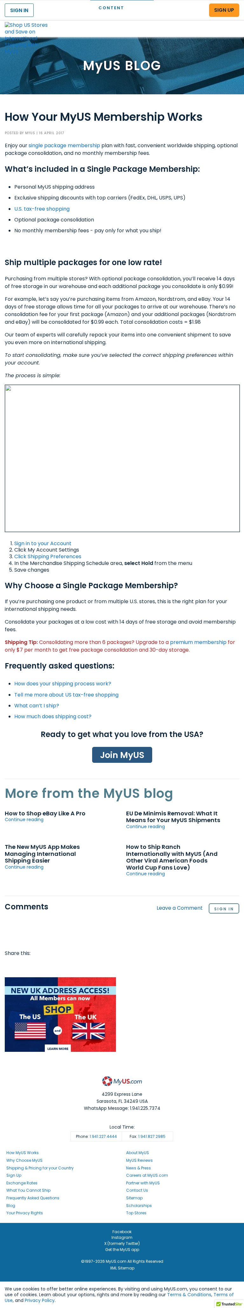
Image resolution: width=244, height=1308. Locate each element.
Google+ (72, 966)
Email (47, 966)
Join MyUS (122, 755)
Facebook (11, 966)
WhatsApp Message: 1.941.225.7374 (122, 1108)
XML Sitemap (122, 1268)
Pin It (60, 966)
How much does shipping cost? (53, 716)
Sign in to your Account (42, 543)
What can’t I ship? (36, 705)
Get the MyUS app (122, 1249)
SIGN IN (19, 10)
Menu (233, 23)
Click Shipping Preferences (47, 556)
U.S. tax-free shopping (42, 209)
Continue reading (24, 819)
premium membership (198, 642)
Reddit (35, 966)
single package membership (64, 145)
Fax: (148, 1136)
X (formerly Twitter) (122, 1243)
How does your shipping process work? (62, 683)
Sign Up (13, 1175)
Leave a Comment (180, 908)
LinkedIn (84, 966)
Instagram (122, 1237)
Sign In (224, 909)
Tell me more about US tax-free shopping (66, 694)
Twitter (23, 966)
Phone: (96, 1136)
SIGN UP (224, 10)
